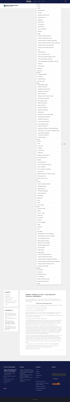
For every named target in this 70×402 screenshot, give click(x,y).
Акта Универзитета (8, 299)
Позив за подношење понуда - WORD (32, 348)
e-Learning (35, 1)
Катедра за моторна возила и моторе (27, 371)
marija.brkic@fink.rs (55, 343)
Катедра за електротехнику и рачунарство (25, 380)
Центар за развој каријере (41, 388)
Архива (6, 304)
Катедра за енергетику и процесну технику (26, 378)
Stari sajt (37, 377)
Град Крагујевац (39, 390)
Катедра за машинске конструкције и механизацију (26, 373)
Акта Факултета (7, 294)
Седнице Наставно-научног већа (11, 300)
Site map (5, 382)
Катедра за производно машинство (26, 369)
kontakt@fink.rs (8, 380)
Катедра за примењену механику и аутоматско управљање (26, 375)
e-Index (39, 1)
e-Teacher (43, 1)
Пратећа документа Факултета (10, 302)
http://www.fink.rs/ (41, 310)
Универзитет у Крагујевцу (40, 386)
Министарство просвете (40, 381)
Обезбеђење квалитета (9, 297)
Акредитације (7, 296)
